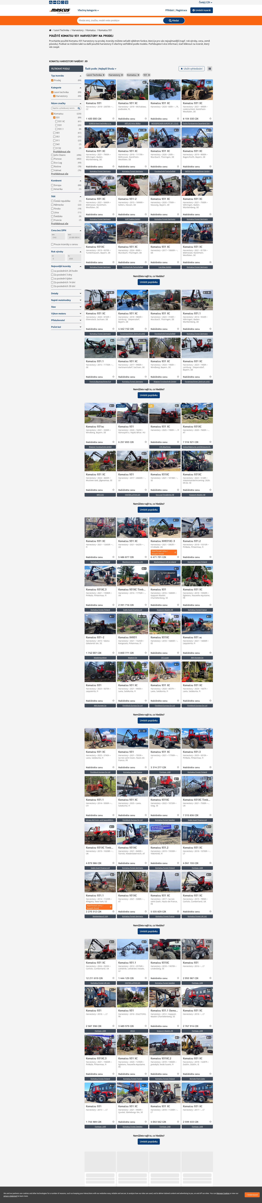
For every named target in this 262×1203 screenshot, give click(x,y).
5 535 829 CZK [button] (158, 912)
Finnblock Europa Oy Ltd (133, 705)
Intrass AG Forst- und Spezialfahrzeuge (101, 820)
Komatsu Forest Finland (100, 562)
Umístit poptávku (149, 282)
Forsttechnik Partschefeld (165, 171)
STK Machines (165, 447)
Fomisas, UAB (165, 772)
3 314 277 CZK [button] (158, 767)
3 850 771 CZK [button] (126, 653)
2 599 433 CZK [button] (190, 1122)
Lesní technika (61, 30)
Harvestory (78, 30)
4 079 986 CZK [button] (93, 863)
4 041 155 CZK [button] (190, 863)
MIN (53, 234)
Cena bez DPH (58, 230)
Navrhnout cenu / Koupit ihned (160, 552)
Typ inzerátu (57, 76)
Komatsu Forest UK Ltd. (197, 916)
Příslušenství (58, 320)
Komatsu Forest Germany (100, 171)
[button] (66, 69)
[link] (100, 89)
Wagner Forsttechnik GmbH (165, 381)
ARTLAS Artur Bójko (133, 123)
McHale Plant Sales (197, 1078)
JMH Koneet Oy (197, 657)
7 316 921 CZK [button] (190, 442)
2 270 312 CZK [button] (93, 912)
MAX (69, 234)
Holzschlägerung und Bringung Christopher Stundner (204, 447)
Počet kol (56, 327)
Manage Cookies (223, 1193)
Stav (53, 307)
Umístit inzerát (203, 10)
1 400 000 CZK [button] (93, 119)
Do (69, 256)
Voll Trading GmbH (132, 219)
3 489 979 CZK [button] (126, 1026)
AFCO (132, 1031)
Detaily (54, 293)
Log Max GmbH (165, 267)
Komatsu (91, 30)
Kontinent (56, 180)
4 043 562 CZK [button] (158, 1122)
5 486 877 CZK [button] (126, 557)
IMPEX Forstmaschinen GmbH (197, 171)
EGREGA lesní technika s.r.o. (100, 123)
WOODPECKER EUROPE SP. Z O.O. (164, 123)
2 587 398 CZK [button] (93, 1026)
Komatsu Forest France (197, 609)
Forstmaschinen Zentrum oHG (132, 333)
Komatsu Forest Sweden (165, 820)
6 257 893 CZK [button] (126, 442)
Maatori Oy (132, 657)
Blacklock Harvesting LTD (132, 562)
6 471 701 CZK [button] (158, 557)
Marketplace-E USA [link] (100, 916)
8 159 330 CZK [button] (190, 119)
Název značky (58, 103)
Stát (53, 196)
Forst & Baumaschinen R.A (100, 381)
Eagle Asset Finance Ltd (132, 609)
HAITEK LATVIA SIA (132, 494)
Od (53, 256)
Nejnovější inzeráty (61, 266)
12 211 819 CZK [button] (94, 978)
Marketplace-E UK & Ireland (165, 562)
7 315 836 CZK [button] (190, 815)
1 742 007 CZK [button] (93, 653)
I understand (252, 1195)
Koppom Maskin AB (197, 494)
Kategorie (56, 87)
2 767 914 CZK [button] (190, 1026)
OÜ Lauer (165, 657)
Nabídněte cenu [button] (126, 119)
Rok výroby (57, 251)
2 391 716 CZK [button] (126, 605)
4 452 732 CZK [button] (126, 329)
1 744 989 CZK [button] (93, 1122)
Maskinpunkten (100, 657)
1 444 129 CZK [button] (126, 978)
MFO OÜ (100, 494)
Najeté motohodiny (61, 300)
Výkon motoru (58, 313)
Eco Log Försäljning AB (165, 494)
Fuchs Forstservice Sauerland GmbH (197, 123)
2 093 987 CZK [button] (190, 978)
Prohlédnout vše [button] (61, 151)
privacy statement (10, 1196)
